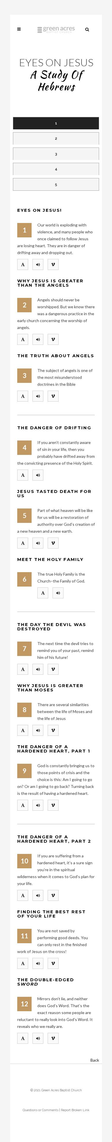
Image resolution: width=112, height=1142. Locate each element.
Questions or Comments (40, 1110)
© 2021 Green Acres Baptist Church (56, 1090)
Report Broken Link (75, 1110)
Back (94, 1060)
